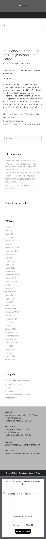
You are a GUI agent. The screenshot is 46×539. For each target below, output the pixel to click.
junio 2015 (9, 326)
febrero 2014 (10, 360)
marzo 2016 (9, 305)
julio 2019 (8, 237)
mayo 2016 (9, 298)
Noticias (7, 114)
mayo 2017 (9, 288)
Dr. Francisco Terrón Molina (16, 381)
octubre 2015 (10, 315)
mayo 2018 (9, 264)
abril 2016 (8, 302)
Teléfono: (23, 516)
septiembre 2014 (12, 342)
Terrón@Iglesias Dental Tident (17, 394)
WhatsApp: (23, 525)
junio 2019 (9, 241)
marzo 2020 (9, 231)
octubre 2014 (10, 339)
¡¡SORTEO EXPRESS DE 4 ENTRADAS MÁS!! (23, 124)
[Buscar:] (23, 139)
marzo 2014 (9, 356)
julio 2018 (8, 258)
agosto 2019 (10, 234)
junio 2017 (9, 285)
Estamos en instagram (13, 121)
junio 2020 (9, 227)
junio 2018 (9, 261)
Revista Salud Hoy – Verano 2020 (19, 160)
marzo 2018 (9, 268)
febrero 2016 (10, 309)
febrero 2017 (10, 292)
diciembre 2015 (11, 312)
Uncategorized (11, 398)
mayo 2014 (9, 349)
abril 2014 (8, 353)
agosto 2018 (10, 254)
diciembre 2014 (11, 332)
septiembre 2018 (12, 251)
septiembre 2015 (12, 319)
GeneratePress (35, 473)
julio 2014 (8, 346)
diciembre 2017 (11, 271)
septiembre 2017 (12, 281)
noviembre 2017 (11, 275)
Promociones (17, 114)
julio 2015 (8, 322)
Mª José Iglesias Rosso (14, 384)
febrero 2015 (10, 329)
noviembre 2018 (11, 247)
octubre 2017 (10, 278)
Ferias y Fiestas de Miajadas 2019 (19, 176)
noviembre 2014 (11, 336)
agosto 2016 (10, 295)
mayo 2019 (9, 244)
